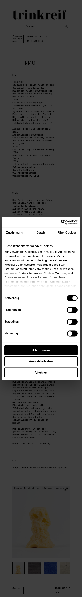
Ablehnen (41, 372)
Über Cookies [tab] (67, 232)
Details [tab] (41, 232)
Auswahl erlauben (41, 361)
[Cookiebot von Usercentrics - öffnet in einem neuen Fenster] (61, 222)
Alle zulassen (41, 350)
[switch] (72, 310)
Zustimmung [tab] (14, 232)
